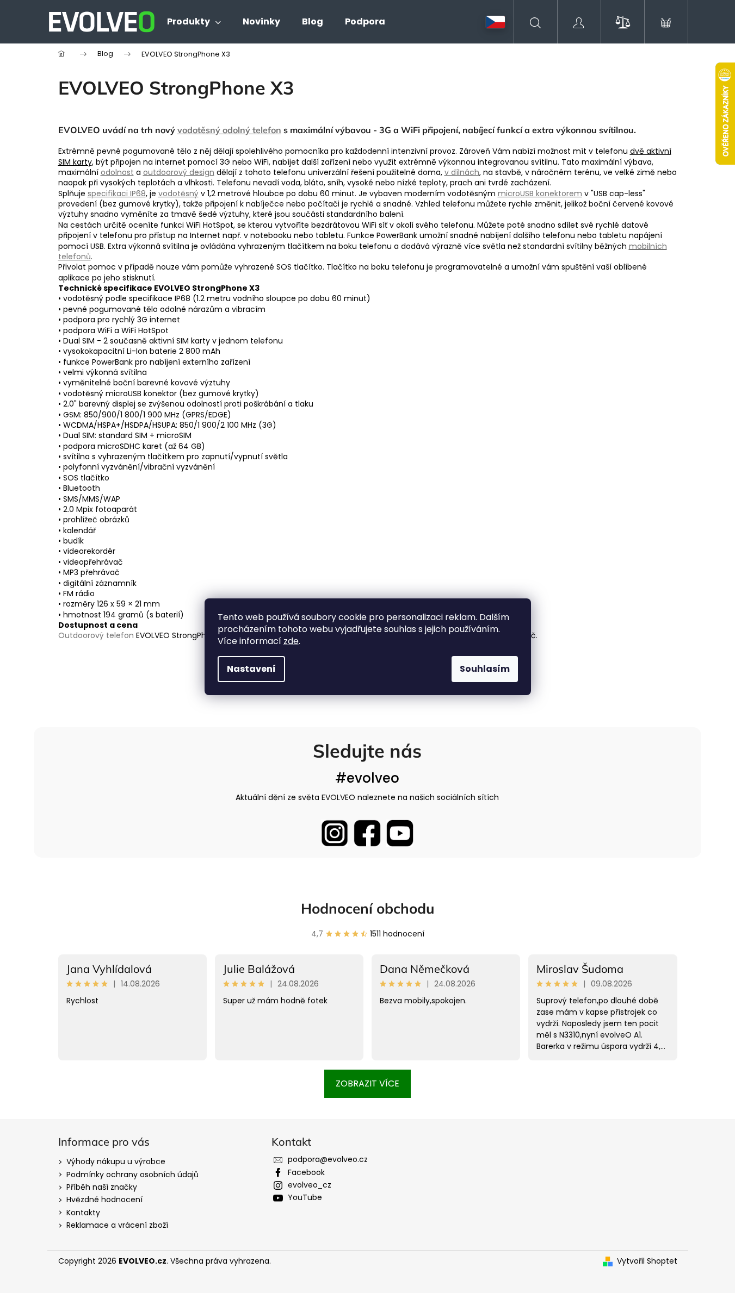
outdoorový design (178, 172)
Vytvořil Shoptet (647, 1261)
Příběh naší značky (101, 1187)
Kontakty (83, 1212)
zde (291, 641)
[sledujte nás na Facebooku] (367, 833)
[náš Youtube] (399, 833)
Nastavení (251, 669)
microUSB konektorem (540, 193)
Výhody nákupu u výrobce (115, 1161)
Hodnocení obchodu (368, 908)
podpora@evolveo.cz (328, 1159)
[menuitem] (194, 21)
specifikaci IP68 (117, 193)
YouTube (305, 1197)
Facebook (306, 1172)
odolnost (117, 172)
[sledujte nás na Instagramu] (334, 833)
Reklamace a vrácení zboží (117, 1225)
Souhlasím (485, 669)
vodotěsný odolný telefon (229, 129)
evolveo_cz (309, 1184)
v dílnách (461, 172)
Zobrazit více (367, 1083)
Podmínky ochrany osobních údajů (132, 1174)
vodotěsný (178, 193)
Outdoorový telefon (96, 635)
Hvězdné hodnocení (104, 1199)
